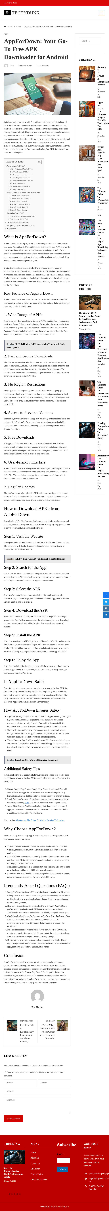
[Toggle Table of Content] (38, 162)
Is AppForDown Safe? (15, 213)
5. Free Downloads (18, 183)
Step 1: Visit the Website (20, 195)
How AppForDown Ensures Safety (23, 216)
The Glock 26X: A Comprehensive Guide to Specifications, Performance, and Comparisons (89, 319)
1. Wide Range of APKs (19, 172)
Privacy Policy (37, 1174)
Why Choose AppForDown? (17, 222)
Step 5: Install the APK (19, 207)
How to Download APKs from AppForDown (24, 192)
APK (27, 803)
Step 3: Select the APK (19, 201)
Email (60, 1154)
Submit (62, 1169)
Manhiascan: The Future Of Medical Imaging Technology (40, 820)
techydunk (26, 12)
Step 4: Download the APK (21, 204)
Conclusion (11, 229)
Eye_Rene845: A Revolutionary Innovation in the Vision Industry (27, 1031)
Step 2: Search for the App (20, 198)
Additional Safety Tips (19, 219)
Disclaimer (35, 1169)
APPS (6, 34)
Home (33, 1152)
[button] (9, 1194)
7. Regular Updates (18, 189)
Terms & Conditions (39, 1179)
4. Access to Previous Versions (22, 181)
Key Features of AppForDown (22, 169)
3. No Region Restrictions (20, 178)
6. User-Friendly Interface (20, 186)
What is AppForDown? (16, 166)
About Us (35, 1158)
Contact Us (35, 1163)
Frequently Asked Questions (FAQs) (20, 225)
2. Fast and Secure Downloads (22, 175)
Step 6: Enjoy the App (19, 210)
